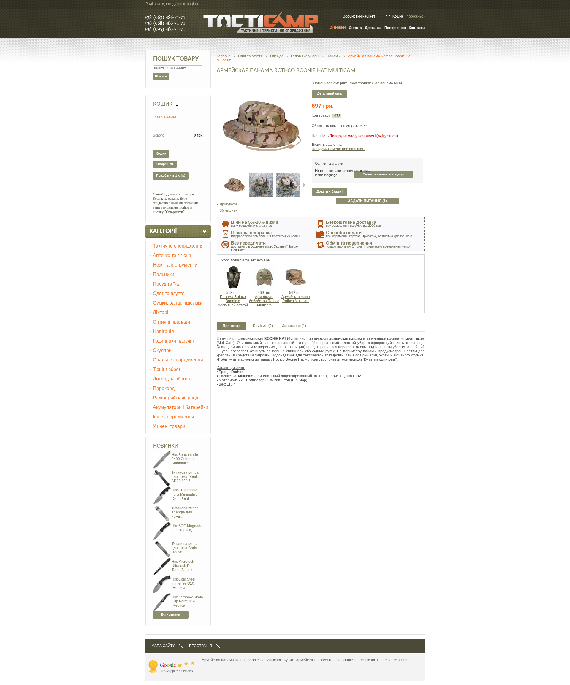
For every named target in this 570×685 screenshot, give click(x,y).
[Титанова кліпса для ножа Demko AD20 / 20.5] (162, 471)
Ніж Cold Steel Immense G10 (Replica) (183, 583)
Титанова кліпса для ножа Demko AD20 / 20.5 (186, 476)
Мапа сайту (163, 646)
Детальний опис (329, 94)
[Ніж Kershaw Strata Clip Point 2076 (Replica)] (162, 595)
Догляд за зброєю (172, 378)
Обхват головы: (325, 126)
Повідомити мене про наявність (338, 149)
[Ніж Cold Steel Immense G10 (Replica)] (162, 577)
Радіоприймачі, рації (175, 397)
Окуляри (162, 350)
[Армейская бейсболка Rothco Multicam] (264, 267)
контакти (417, 28)
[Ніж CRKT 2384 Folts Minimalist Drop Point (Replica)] (162, 488)
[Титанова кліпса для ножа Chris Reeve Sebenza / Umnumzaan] (162, 542)
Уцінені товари (169, 426)
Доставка (373, 28)
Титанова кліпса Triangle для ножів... (185, 512)
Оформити (164, 164)
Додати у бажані (329, 192)
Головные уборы (305, 56)
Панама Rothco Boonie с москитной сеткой (233, 301)
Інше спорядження (173, 416)
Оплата (355, 28)
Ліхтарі (160, 312)
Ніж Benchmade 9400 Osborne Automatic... (185, 459)
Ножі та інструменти (175, 264)
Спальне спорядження (178, 359)
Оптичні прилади (171, 321)
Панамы (334, 56)
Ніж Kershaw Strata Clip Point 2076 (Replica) (187, 601)
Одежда (277, 56)
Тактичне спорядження (178, 245)
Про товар (231, 326)
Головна (224, 56)
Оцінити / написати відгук (383, 174)
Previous (218, 185)
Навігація (163, 331)
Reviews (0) (263, 326)
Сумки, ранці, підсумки (178, 302)
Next (304, 185)
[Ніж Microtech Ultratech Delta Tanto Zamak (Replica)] (162, 560)
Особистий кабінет (359, 16)
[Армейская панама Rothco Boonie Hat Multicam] (234, 175)
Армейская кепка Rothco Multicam (295, 299)
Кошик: (398, 16)
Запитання (294, 326)
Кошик (162, 104)
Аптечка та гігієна (172, 255)
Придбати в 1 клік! (170, 175)
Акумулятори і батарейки (180, 407)
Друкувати (228, 204)
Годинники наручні (173, 340)
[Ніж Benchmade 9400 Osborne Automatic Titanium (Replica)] (162, 453)
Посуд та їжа (166, 283)
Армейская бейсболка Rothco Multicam (264, 301)
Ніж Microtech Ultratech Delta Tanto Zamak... (184, 565)
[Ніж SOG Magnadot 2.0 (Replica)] (162, 524)
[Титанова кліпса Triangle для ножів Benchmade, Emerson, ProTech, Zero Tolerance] (162, 506)
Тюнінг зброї (166, 369)
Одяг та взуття (169, 293)
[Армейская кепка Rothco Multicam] (296, 267)
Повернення (395, 28)
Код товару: (322, 115)
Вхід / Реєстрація (182, 4)
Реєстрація (200, 646)
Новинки (165, 446)
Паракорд (164, 388)
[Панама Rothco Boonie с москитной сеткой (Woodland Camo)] (233, 267)
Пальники (163, 274)
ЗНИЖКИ (338, 28)
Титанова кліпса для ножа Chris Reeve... (185, 548)
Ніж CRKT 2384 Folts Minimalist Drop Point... (184, 494)
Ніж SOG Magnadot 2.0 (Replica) (187, 528)
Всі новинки (170, 614)
